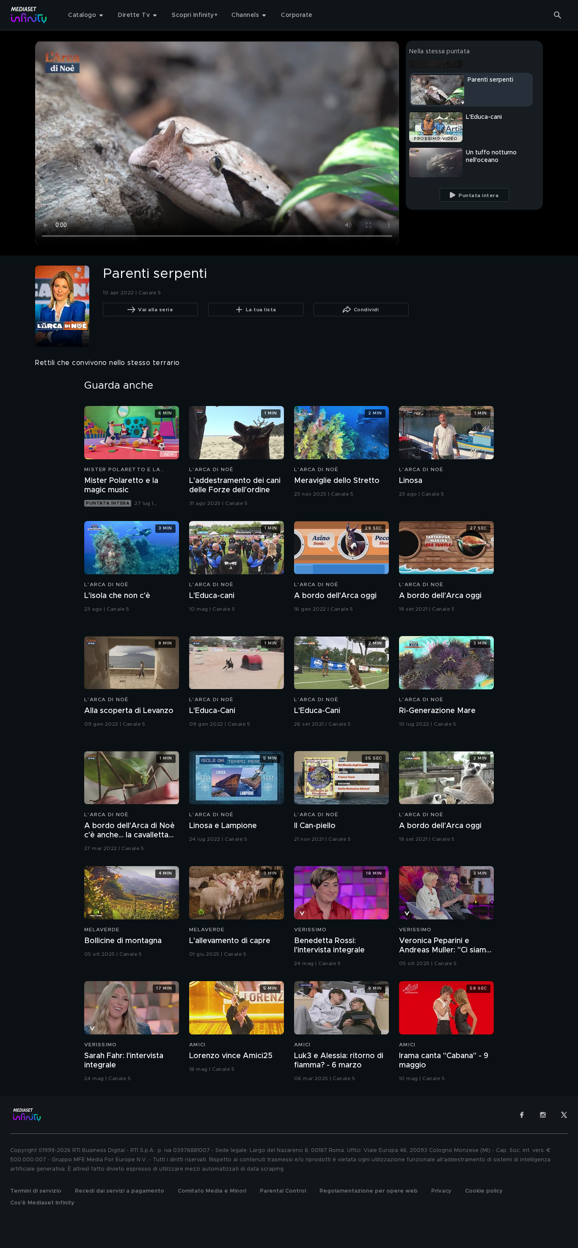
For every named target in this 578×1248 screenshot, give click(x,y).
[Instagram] (543, 1115)
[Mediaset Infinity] (29, 15)
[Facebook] (522, 1115)
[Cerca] (558, 15)
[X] (564, 1115)
